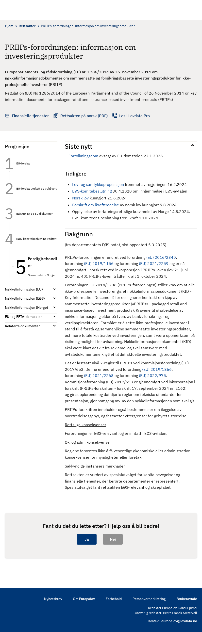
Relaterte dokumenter (22, 326)
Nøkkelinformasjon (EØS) (25, 298)
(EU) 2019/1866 (157, 369)
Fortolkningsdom (83, 155)
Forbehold (114, 599)
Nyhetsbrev (53, 599)
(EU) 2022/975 (152, 375)
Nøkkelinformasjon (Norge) (26, 307)
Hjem (9, 26)
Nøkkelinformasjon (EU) (24, 289)
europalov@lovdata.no (179, 621)
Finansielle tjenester (30, 115)
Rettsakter (27, 26)
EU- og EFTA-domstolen (23, 316)
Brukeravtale (187, 599)
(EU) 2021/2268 (99, 375)
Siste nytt (78, 146)
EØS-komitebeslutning (92, 191)
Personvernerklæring (149, 599)
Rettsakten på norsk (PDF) (84, 115)
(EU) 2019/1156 (99, 263)
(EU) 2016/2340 (161, 257)
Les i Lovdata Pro (134, 115)
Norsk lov (80, 197)
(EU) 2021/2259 (153, 263)
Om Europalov (84, 599)
